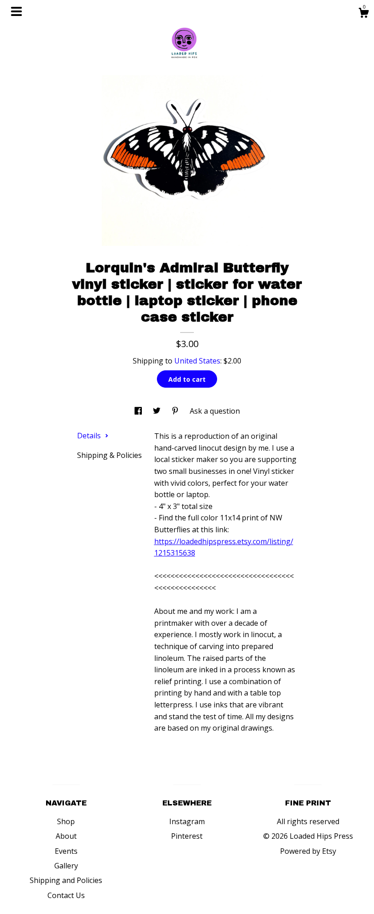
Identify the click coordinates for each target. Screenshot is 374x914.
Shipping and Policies (66, 880)
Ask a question (215, 411)
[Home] (187, 41)
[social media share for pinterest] (176, 411)
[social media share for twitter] (157, 411)
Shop (66, 821)
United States (197, 361)
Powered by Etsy (308, 851)
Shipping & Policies (109, 455)
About (66, 836)
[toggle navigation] (16, 11)
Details (90, 436)
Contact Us (66, 895)
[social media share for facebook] (139, 411)
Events (66, 851)
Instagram (187, 821)
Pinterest (187, 836)
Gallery (66, 866)
